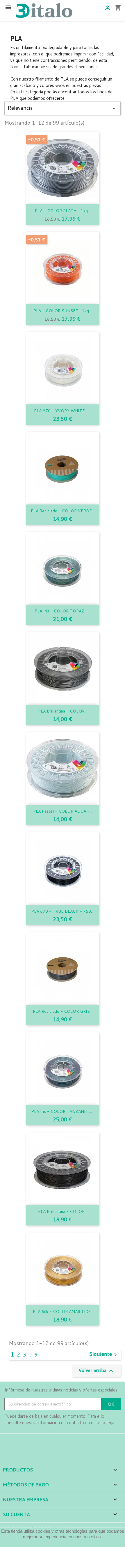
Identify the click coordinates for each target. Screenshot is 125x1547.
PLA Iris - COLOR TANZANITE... (62, 1111)
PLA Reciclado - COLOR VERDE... (62, 511)
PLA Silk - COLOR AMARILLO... (62, 1311)
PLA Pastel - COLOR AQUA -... (62, 811)
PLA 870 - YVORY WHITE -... (62, 411)
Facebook (9, 1442)
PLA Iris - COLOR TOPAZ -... (62, 611)
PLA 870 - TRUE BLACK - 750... (62, 911)
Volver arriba (96, 1370)
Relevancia (62, 108)
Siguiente (104, 1354)
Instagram (25, 1442)
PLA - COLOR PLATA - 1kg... (62, 211)
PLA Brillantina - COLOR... (62, 711)
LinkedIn (41, 1442)
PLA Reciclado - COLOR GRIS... (62, 1011)
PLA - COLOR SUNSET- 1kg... (62, 311)
